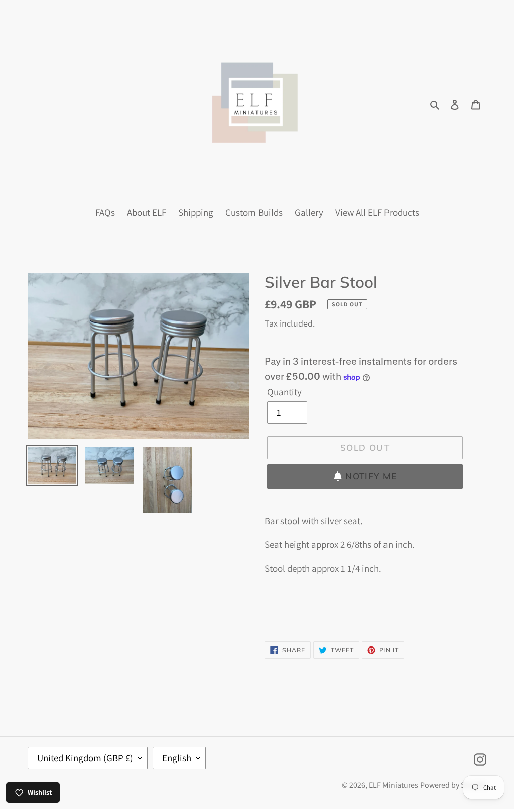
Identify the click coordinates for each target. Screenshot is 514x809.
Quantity (284, 392)
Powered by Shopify (453, 785)
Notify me (371, 476)
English (176, 758)
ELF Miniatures (393, 785)
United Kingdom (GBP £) (85, 758)
